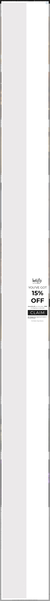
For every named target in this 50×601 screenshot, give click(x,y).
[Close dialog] (47, 3)
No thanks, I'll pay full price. (37, 321)
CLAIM (37, 312)
